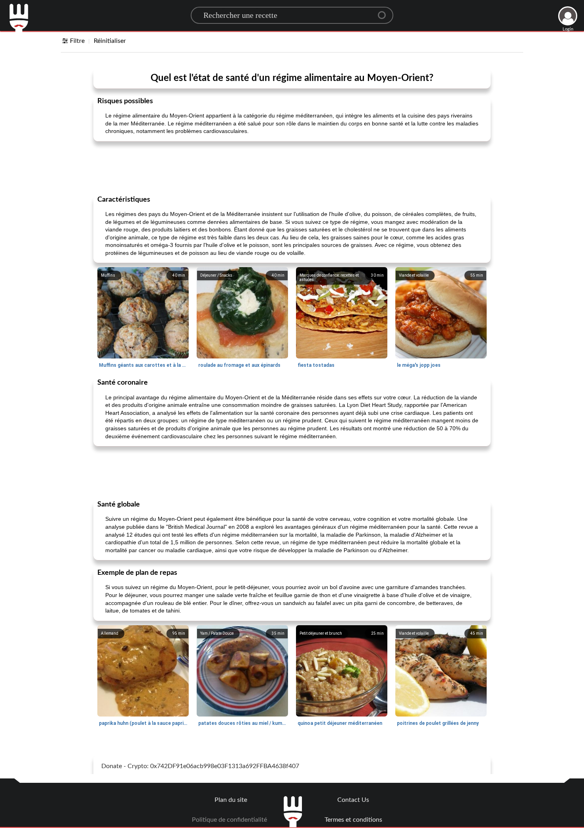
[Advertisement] (292, 167)
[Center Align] (385, 12)
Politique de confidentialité (229, 820)
